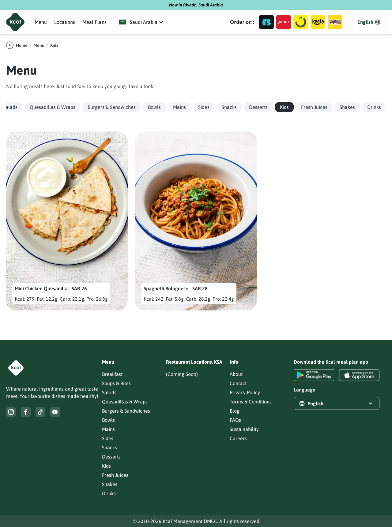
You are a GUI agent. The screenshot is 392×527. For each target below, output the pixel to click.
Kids (106, 466)
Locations (64, 22)
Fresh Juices (115, 475)
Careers (238, 438)
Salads (109, 392)
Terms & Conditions (251, 401)
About (236, 374)
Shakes (109, 484)
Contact (238, 383)
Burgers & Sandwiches (126, 411)
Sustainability (244, 429)
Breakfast (112, 374)
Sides (107, 438)
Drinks (109, 493)
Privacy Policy (245, 392)
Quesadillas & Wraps (125, 401)
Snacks (109, 447)
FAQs (235, 420)
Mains (108, 429)
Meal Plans (94, 22)
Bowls (108, 420)
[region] (196, 107)
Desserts (111, 456)
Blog (234, 411)
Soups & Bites (116, 383)
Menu (41, 22)
